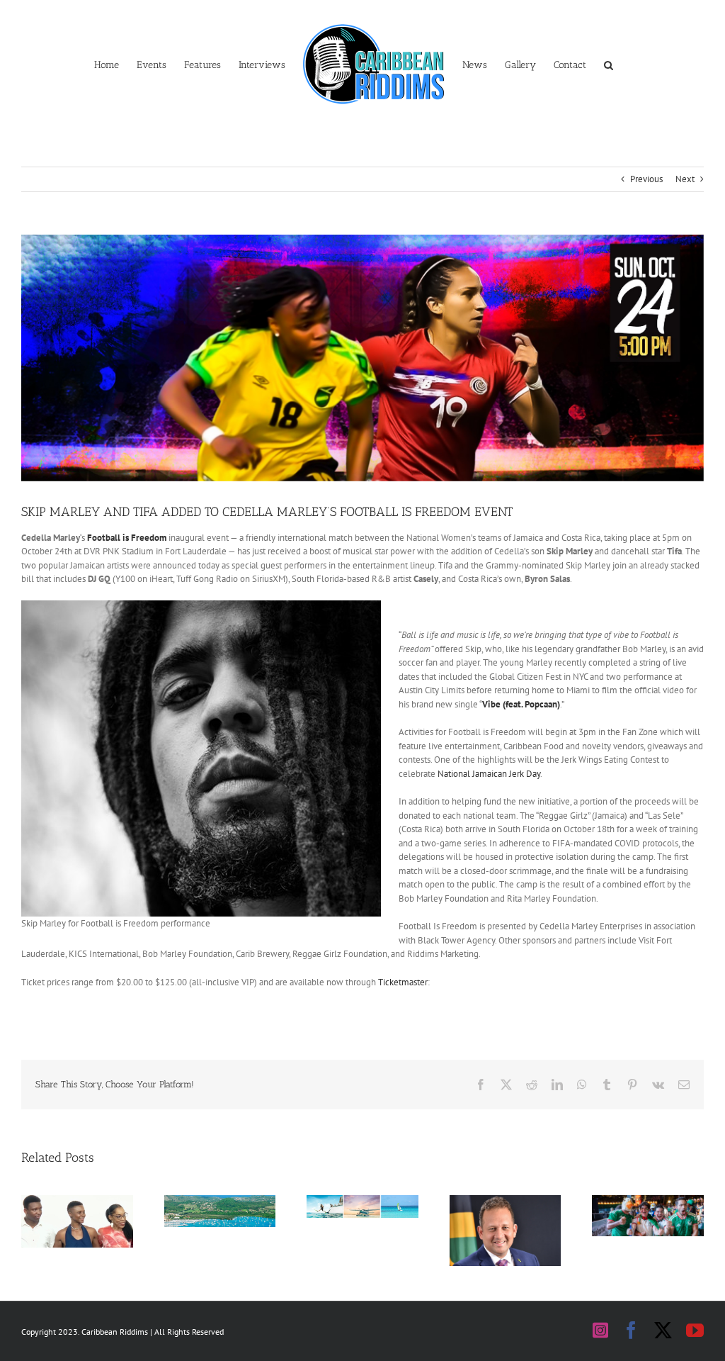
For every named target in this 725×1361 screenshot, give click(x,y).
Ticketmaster (403, 982)
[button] (608, 64)
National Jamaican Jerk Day (489, 774)
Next (685, 179)
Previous (646, 179)
